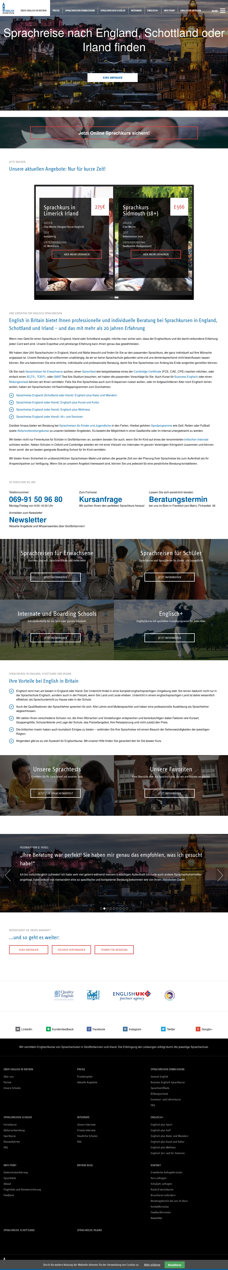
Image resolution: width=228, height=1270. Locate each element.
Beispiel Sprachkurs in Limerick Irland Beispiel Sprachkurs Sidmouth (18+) (116, 297)
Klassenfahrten (12, 1141)
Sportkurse (10, 1136)
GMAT (57, 377)
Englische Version (190, 10)
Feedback (9, 1195)
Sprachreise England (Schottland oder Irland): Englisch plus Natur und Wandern (66, 395)
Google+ (207, 1029)
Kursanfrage (100, 499)
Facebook (99, 1029)
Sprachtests (10, 1178)
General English (159, 1076)
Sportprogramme (161, 425)
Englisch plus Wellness (163, 1147)
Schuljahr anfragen (161, 1183)
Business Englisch (186, 377)
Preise (56, 10)
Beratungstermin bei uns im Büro (169, 1201)
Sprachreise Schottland (19, 1230)
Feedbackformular (161, 1212)
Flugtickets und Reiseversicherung (22, 1189)
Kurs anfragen (112, 77)
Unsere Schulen (12, 1088)
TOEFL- (41, 377)
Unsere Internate (86, 1124)
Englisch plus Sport (161, 1124)
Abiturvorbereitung (14, 1130)
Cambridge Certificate (147, 371)
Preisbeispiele (84, 1076)
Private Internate (86, 1130)
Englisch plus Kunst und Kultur (168, 1141)
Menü (215, 11)
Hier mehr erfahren (77, 254)
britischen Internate (196, 439)
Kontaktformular (160, 1206)
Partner (8, 1082)
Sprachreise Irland (89, 1230)
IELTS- (31, 377)
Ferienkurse (10, 1124)
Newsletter (27, 519)
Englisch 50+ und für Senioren (168, 1153)
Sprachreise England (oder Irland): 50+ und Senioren (49, 416)
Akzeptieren (174, 1265)
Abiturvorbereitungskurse (33, 431)
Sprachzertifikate (160, 1088)
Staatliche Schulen (87, 1136)
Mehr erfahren (152, 1264)
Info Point (169, 10)
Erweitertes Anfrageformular (167, 1172)
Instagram (135, 1029)
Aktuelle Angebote (87, 1082)
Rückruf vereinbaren (71, 949)
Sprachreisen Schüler (112, 10)
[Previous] (42, 241)
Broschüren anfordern (163, 1195)
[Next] (185, 241)
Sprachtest (89, 371)
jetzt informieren (55, 577)
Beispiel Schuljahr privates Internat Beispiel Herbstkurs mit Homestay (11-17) (111, 297)
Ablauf (7, 1183)
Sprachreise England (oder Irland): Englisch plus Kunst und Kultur (57, 402)
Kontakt (156, 1165)
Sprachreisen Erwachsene (80, 10)
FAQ (153, 1105)
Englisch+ (152, 10)
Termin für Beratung (114, 949)
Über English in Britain (33, 10)
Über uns (9, 1076)
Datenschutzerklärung (16, 1172)
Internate (136, 10)
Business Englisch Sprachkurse (168, 1082)
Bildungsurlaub (18, 382)
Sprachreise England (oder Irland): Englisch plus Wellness (53, 409)
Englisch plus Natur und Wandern (169, 1136)
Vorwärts (220, 875)
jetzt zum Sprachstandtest (55, 793)
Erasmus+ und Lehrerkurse (166, 1099)
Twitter (171, 1029)
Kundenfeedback (63, 1029)
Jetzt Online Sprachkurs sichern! (114, 132)
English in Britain (8, 8)
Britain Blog (85, 1165)
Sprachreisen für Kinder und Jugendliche (85, 425)
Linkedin (26, 1029)
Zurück (8, 875)
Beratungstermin (178, 499)
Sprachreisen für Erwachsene (44, 371)
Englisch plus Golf (160, 1130)
